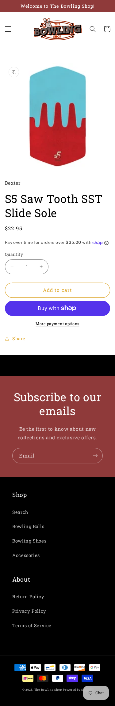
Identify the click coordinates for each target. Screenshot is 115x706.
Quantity (14, 254)
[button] (8, 29)
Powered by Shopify (78, 689)
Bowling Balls (28, 526)
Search (20, 512)
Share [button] (18, 338)
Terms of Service (32, 625)
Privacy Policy (29, 611)
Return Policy (28, 596)
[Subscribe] (95, 455)
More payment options (57, 323)
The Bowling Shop (48, 689)
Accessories (26, 555)
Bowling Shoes (29, 541)
